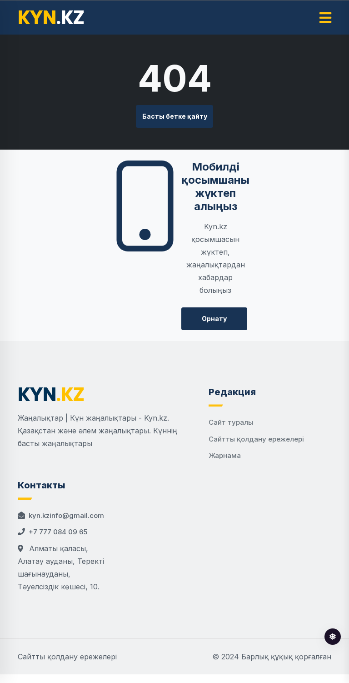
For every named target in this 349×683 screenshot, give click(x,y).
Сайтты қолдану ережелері (256, 439)
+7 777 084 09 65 (58, 531)
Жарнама (225, 455)
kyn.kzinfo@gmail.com (66, 515)
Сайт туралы (231, 422)
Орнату (214, 318)
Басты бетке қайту (174, 116)
